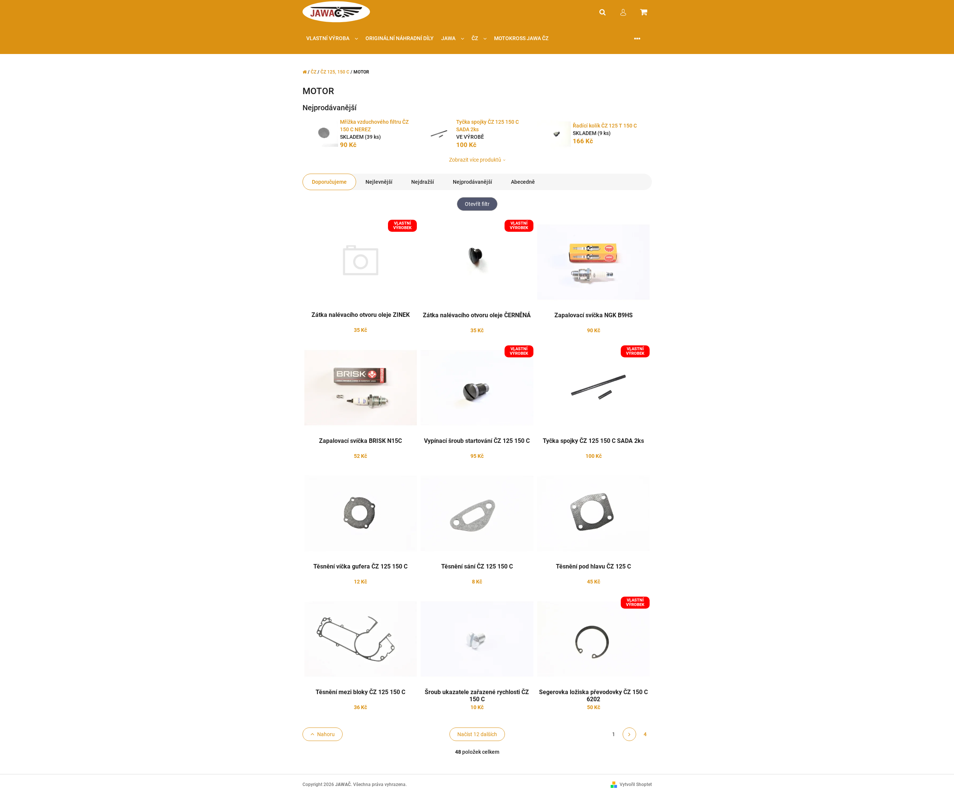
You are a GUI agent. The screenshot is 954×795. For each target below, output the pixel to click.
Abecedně (523, 182)
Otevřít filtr (477, 204)
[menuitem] (332, 38)
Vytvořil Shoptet (636, 784)
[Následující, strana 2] (629, 734)
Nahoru (326, 734)
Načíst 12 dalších (477, 734)
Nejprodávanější (472, 182)
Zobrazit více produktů (475, 160)
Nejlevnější (378, 182)
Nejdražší (422, 182)
